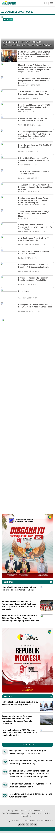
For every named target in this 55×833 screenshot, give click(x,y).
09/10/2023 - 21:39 (32, 72)
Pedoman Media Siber (37, 811)
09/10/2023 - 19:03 (29, 112)
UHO (19, 112)
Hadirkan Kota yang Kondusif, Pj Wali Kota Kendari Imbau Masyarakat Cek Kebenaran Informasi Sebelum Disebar (34, 54)
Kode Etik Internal (34, 813)
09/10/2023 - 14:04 (30, 218)
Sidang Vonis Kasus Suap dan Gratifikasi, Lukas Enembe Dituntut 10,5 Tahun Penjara (35, 227)
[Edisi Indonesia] (9, 4)
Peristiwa (21, 311)
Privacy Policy (26, 816)
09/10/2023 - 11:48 (39, 245)
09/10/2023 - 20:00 (33, 85)
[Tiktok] (35, 824)
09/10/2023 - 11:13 (39, 271)
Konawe (21, 152)
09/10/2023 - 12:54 (39, 231)
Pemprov (21, 72)
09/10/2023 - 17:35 (30, 165)
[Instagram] (31, 824)
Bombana (21, 85)
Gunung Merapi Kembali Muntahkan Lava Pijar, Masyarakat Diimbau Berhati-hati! (35, 305)
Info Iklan (47, 813)
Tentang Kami (12, 811)
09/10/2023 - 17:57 (32, 152)
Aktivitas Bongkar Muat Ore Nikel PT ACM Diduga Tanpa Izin (33, 239)
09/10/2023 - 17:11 (32, 178)
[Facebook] (20, 824)
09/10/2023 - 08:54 (33, 311)
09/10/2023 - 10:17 (32, 284)
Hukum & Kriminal (24, 205)
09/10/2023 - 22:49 (31, 58)
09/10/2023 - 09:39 (30, 298)
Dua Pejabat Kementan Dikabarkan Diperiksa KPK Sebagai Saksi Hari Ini (33, 266)
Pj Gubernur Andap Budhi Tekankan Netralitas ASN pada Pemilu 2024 (33, 279)
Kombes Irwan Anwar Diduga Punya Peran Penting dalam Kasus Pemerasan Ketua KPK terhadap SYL (35, 200)
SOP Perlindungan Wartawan (13, 813)
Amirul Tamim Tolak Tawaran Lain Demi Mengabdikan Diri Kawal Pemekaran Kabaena (35, 80)
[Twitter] (23, 824)
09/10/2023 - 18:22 (34, 125)
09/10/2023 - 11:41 (31, 258)
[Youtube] (27, 824)
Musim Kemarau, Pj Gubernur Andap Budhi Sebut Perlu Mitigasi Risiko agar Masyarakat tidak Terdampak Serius (34, 67)
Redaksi (23, 811)
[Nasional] (51, 696)
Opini (20, 298)
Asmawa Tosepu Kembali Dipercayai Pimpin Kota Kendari (33, 252)
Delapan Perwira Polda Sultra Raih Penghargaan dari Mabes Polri (32, 119)
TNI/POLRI (22, 125)
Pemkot (21, 58)
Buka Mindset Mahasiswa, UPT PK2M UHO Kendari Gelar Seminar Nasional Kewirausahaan (34, 107)
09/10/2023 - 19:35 (33, 98)
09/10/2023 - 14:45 (39, 205)
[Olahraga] (51, 582)
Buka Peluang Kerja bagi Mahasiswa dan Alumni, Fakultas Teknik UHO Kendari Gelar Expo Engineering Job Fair (35, 134)
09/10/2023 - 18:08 (29, 138)
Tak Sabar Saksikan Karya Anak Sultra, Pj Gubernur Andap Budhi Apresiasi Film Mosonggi (35, 187)
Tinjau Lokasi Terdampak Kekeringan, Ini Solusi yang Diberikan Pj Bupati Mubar (34, 213)
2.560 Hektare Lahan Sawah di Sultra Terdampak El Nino (33, 172)
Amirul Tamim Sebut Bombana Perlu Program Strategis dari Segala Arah (33, 93)
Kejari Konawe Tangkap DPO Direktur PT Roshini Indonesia (35, 146)
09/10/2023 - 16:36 (32, 191)
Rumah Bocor (24, 291)
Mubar (20, 165)
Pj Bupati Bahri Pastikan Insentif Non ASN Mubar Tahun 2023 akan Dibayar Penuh (34, 160)
